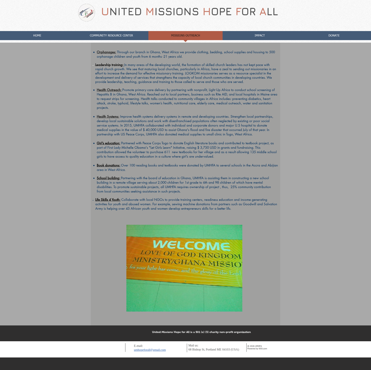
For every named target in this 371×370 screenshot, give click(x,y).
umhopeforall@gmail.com (150, 349)
